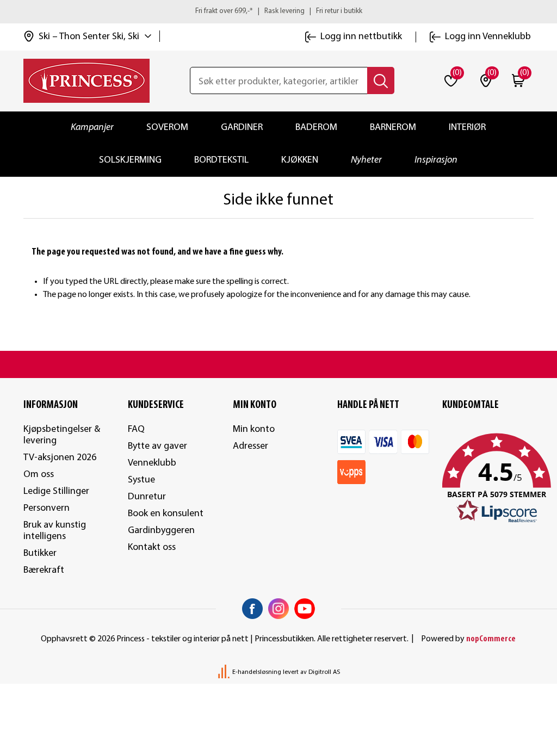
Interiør (467, 127)
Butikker (40, 553)
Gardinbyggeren (161, 530)
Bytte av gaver (157, 446)
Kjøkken (299, 160)
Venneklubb (152, 463)
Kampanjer (92, 127)
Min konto (254, 429)
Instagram (278, 608)
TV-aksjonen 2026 (59, 458)
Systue (141, 480)
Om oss (38, 474)
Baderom (316, 127)
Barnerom (393, 127)
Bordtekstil (221, 160)
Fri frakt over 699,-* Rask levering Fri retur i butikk (278, 11)
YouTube (304, 608)
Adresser (250, 446)
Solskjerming (130, 160)
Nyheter (366, 160)
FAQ (136, 429)
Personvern (46, 508)
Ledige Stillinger (56, 491)
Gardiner (242, 127)
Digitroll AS (324, 672)
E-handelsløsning (256, 672)
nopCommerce (491, 639)
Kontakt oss (152, 547)
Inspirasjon (435, 160)
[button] (488, 478)
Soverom (167, 127)
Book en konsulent (165, 514)
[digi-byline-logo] (224, 672)
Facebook (252, 608)
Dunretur (147, 497)
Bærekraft (43, 570)
